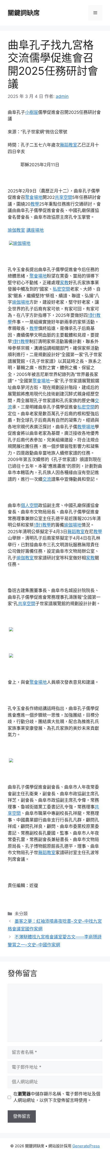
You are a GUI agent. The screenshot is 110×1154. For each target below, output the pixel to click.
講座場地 (35, 230)
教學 (34, 204)
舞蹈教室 (68, 144)
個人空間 (29, 505)
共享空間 (63, 197)
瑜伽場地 (21, 243)
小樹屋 (31, 112)
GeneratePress (86, 1145)
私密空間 (61, 289)
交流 (46, 479)
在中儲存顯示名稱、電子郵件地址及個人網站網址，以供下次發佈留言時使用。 (56, 1097)
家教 (64, 282)
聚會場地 (33, 197)
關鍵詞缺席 (24, 13)
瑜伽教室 (16, 230)
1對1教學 (20, 341)
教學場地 (86, 426)
